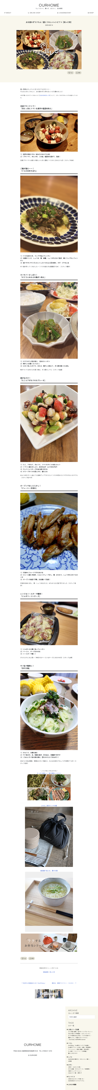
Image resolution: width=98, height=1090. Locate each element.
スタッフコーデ (85, 1033)
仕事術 (70, 1061)
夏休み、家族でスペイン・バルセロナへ (64, 983)
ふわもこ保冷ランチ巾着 (49, 805)
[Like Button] (69, 72)
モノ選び (70, 1051)
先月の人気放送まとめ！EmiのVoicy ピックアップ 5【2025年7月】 (36, 983)
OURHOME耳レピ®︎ (45, 95)
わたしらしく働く (84, 1059)
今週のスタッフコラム (81, 1037)
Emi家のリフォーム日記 (74, 1047)
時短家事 (45, 972)
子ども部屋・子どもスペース (75, 1069)
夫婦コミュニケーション (74, 1071)
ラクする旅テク (86, 1035)
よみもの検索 (72, 1084)
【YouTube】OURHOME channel (76, 1039)
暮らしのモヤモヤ (72, 1053)
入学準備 (84, 1051)
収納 (83, 1047)
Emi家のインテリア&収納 (81, 1045)
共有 (79, 73)
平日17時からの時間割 (74, 1033)
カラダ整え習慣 (72, 1031)
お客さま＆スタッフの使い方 (75, 1079)
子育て (70, 1067)
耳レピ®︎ (52, 972)
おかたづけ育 (76, 1067)
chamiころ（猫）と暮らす (75, 1073)
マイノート (77, 1051)
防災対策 (86, 1049)
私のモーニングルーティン (85, 1031)
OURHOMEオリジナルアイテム (76, 1081)
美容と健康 (79, 1049)
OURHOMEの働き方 (73, 1059)
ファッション (71, 1049)
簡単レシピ (71, 1037)
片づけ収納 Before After (74, 1035)
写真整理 (87, 1069)
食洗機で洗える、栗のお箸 (49, 870)
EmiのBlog (71, 1045)
